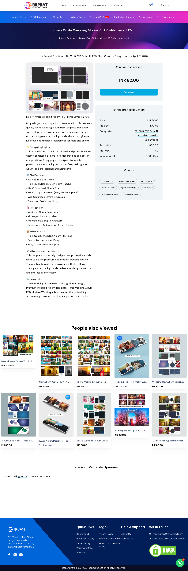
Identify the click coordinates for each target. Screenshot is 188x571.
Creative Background (116, 56)
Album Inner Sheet (127, 181)
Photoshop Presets (124, 17)
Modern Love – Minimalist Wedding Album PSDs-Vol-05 (144, 381)
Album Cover (78, 17)
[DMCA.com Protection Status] (162, 550)
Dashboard (83, 534)
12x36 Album (107, 181)
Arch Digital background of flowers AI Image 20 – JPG (143, 430)
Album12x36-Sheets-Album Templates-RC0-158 (26, 440)
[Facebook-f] (9, 554)
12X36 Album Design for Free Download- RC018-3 (65, 440)
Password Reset (85, 548)
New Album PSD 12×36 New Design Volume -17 (63, 381)
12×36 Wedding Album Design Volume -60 (99, 381)
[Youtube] (21, 554)
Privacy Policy (106, 534)
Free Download (131, 349)
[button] (180, 563)
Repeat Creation (53, 56)
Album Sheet (146, 181)
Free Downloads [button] (165, 17)
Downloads (72, 38)
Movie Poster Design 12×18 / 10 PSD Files (22, 361)
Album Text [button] (58, 17)
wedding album (132, 194)
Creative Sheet (108, 187)
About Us (126, 534)
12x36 (69, 56)
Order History (83, 543)
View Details (18, 345)
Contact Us (127, 538)
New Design (147, 187)
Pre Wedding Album (110, 194)
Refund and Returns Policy (109, 545)
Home (62, 38)
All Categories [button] (38, 17)
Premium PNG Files (99, 17)
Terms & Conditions (109, 538)
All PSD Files (95, 56)
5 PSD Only (80, 56)
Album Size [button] (18, 17)
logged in (21, 476)
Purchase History (85, 538)
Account (81, 552)
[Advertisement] (68, 313)
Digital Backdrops (128, 187)
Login (166, 5)
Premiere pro (145, 17)
